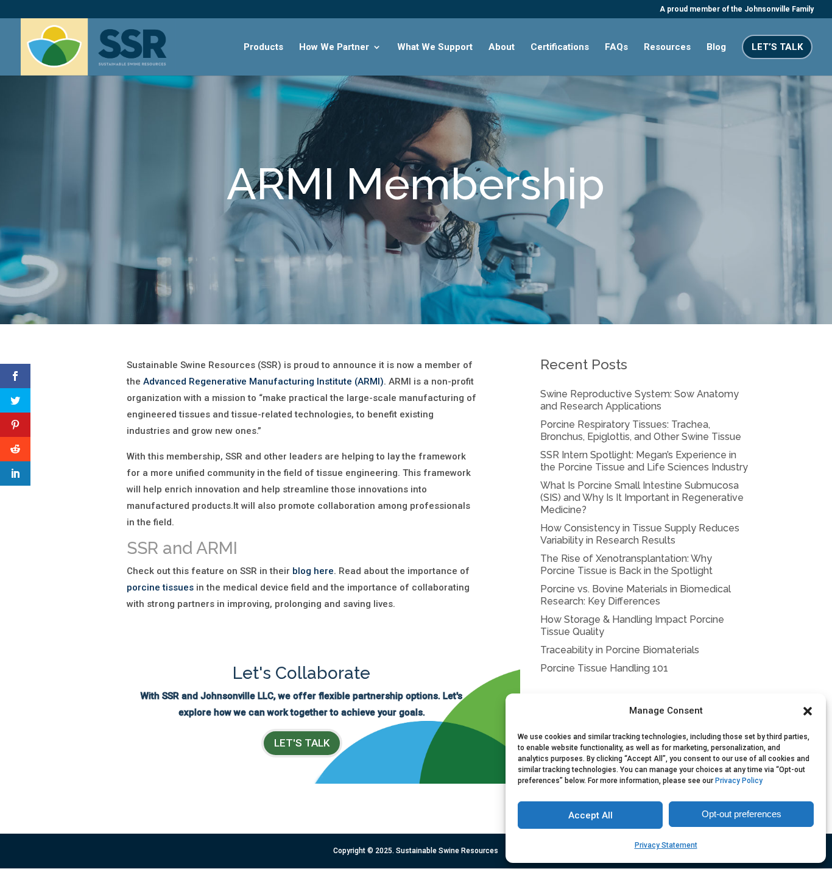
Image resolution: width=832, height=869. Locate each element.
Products (263, 47)
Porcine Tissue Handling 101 (604, 668)
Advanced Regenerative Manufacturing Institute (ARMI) (263, 381)
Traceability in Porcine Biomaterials (619, 650)
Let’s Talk (777, 46)
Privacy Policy (739, 780)
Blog (716, 47)
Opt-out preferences (741, 814)
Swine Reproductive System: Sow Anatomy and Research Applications (639, 400)
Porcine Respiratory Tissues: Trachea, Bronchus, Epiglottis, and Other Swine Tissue (640, 430)
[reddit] (15, 449)
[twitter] (15, 400)
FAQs (616, 47)
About (501, 47)
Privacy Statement (666, 845)
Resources (667, 47)
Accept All (590, 815)
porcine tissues (160, 587)
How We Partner (334, 47)
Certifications (560, 47)
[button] (808, 711)
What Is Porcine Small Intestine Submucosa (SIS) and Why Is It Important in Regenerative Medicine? (642, 498)
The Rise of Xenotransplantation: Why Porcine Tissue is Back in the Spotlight (626, 564)
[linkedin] (15, 473)
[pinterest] (15, 425)
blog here (312, 571)
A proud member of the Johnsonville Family (737, 9)
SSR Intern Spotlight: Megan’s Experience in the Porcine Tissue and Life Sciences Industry (644, 461)
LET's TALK (302, 743)
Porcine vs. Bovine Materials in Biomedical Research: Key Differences (635, 595)
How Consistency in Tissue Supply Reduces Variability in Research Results (639, 534)
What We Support (435, 47)
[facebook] (15, 376)
